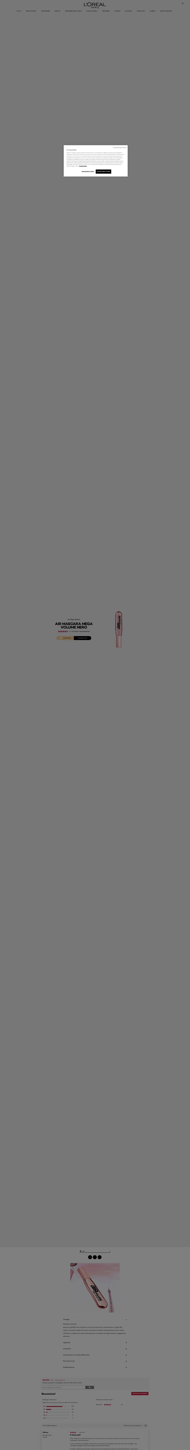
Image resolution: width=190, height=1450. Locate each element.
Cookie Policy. (83, 166)
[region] (96, 161)
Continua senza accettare (119, 147)
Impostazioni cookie (88, 171)
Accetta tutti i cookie (103, 171)
